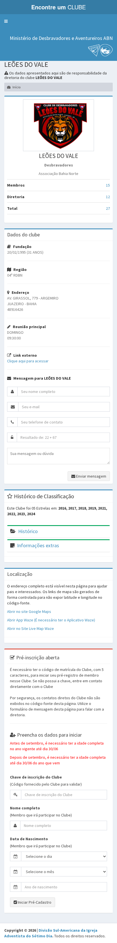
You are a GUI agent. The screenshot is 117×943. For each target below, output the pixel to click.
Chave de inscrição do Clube (36, 777)
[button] (6, 21)
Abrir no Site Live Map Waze (30, 628)
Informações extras (38, 545)
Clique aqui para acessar (28, 360)
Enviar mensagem (90, 476)
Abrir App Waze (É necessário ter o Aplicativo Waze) (51, 620)
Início (16, 87)
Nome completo (25, 808)
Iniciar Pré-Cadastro (34, 902)
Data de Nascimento (29, 838)
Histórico (28, 531)
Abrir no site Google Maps (29, 611)
